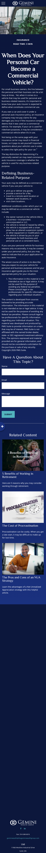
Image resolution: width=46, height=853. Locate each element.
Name (4, 366)
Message (6, 393)
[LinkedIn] (24, 828)
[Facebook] (20, 828)
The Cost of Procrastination (20, 525)
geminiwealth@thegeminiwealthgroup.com (23, 838)
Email (4, 380)
